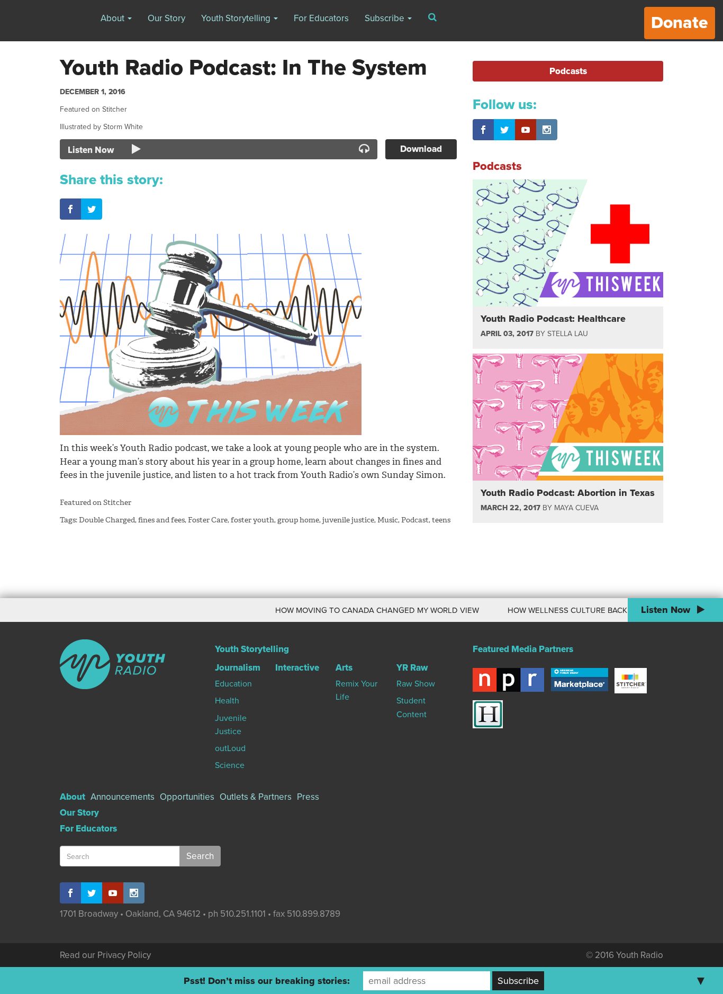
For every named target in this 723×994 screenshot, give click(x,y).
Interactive (297, 667)
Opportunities (187, 796)
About (113, 18)
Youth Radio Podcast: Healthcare (553, 318)
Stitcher (114, 109)
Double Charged (107, 520)
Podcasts (568, 71)
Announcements (123, 796)
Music (387, 520)
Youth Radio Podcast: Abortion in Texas (568, 493)
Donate (679, 23)
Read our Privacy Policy (105, 955)
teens (441, 520)
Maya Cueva (576, 507)
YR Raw (412, 667)
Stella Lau (567, 333)
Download (421, 149)
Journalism (237, 667)
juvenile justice (348, 520)
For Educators (321, 18)
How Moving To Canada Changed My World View (362, 610)
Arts (344, 667)
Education (233, 684)
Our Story (166, 18)
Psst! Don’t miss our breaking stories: (267, 981)
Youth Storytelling (237, 18)
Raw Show (415, 684)
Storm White (123, 126)
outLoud (230, 748)
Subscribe (385, 18)
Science (230, 765)
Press (308, 796)
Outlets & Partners (256, 796)
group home (298, 520)
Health (227, 700)
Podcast (415, 520)
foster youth (252, 520)
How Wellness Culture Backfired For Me (578, 610)
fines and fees (161, 520)
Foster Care (208, 520)
